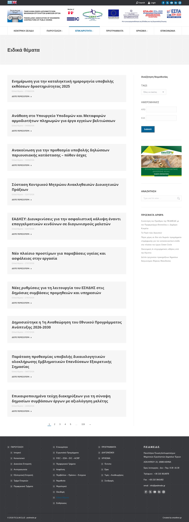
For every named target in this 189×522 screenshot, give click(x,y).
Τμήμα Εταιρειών (21, 481)
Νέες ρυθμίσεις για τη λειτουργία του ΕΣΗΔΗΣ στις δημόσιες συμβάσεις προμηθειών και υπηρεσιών (58, 290)
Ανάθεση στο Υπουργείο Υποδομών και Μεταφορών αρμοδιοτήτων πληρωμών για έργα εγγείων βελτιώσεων (63, 118)
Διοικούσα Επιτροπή (22, 464)
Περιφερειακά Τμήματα (23, 486)
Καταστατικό (19, 458)
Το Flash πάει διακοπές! (151, 233)
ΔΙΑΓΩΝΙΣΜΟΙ (108, 453)
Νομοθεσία (60, 481)
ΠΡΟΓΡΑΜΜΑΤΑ (109, 447)
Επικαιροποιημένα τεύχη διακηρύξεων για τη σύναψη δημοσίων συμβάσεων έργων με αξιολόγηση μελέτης (61, 398)
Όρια (107, 469)
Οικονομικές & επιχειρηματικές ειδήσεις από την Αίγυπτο (160, 251)
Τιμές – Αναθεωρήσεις (114, 475)
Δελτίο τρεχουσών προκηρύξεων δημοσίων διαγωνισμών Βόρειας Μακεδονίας (159, 259)
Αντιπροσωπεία (20, 469)
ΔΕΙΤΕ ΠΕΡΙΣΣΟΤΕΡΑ (21, 96)
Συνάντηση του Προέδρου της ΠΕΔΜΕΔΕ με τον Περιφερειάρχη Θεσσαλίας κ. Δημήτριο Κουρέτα (160, 225)
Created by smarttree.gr (172, 518)
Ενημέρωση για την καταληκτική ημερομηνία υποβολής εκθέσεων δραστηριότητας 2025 (63, 84)
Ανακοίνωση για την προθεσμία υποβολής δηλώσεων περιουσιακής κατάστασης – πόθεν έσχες (60, 152)
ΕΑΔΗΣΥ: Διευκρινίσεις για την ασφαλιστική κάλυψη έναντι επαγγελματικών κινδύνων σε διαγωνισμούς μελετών (66, 221)
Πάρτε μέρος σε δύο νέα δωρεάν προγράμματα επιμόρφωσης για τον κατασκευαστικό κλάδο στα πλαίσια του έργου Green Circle (161, 241)
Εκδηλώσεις (61, 503)
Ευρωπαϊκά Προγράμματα (67, 453)
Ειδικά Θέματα (62, 497)
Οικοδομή (60, 492)
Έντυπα (108, 464)
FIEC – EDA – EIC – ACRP (68, 458)
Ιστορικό (17, 453)
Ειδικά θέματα (17, 91)
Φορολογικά (61, 486)
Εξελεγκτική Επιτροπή (23, 475)
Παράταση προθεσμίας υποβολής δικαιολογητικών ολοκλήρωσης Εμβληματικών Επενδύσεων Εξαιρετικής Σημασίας (62, 361)
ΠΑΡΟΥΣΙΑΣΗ (17, 447)
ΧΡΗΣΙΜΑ (106, 458)
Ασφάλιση (60, 469)
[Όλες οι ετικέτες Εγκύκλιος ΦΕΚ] (153, 92)
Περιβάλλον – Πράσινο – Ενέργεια (71, 475)
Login (153, 2)
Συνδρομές (109, 481)
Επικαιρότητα (62, 447)
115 (83, 424)
